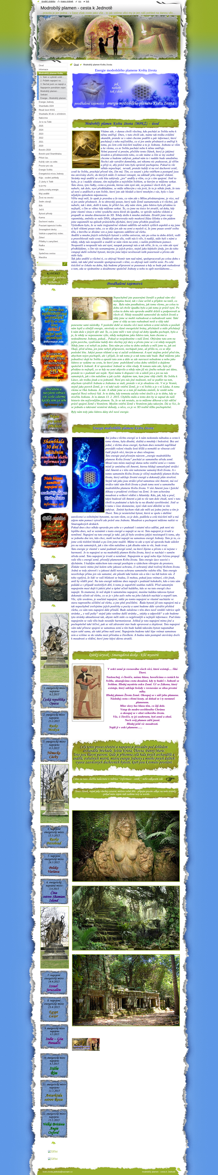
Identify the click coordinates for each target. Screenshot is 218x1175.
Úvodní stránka (48, 1)
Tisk (87, 1)
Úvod (76, 64)
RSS (79, 1)
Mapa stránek (67, 1)
